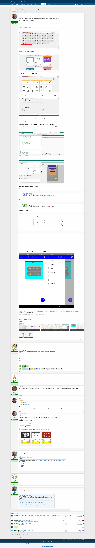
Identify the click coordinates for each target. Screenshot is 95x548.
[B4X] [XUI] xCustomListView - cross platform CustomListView (31, 502)
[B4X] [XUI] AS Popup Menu (24, 527)
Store (28, 4)
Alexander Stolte (16, 517)
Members (55, 4)
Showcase (23, 4)
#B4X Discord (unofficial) (14, 6)
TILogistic (14, 11)
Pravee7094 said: (22, 413)
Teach (36, 4)
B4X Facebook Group (22, 6)
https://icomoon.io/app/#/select (25, 27)
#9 (83, 486)
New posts (49, 4)
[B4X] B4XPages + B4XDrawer (25, 495)
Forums (43, 4)
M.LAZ (14, 480)
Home (12, 4)
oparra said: (21, 400)
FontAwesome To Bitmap (27, 530)
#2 (83, 343)
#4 (83, 386)
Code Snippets (22, 531)
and (23, 371)
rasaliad (14, 392)
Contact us (64, 539)
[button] (17, 4)
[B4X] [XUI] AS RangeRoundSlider (26, 520)
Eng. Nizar (80, 531)
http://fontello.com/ (22, 25)
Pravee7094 (14, 404)
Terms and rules (69, 539)
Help (79, 539)
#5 (83, 398)
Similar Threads (25, 11)
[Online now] (14, 348)
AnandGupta (14, 349)
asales (14, 380)
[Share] (82, 14)
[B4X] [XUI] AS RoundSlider (25, 523)
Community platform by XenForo (47, 541)
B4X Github (29, 6)
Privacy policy (75, 539)
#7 (83, 451)
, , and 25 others (30, 340)
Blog (40, 4)
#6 (83, 411)
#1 (83, 14)
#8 (83, 475)
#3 (83, 374)
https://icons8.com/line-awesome (25, 457)
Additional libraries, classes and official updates (31, 517)
